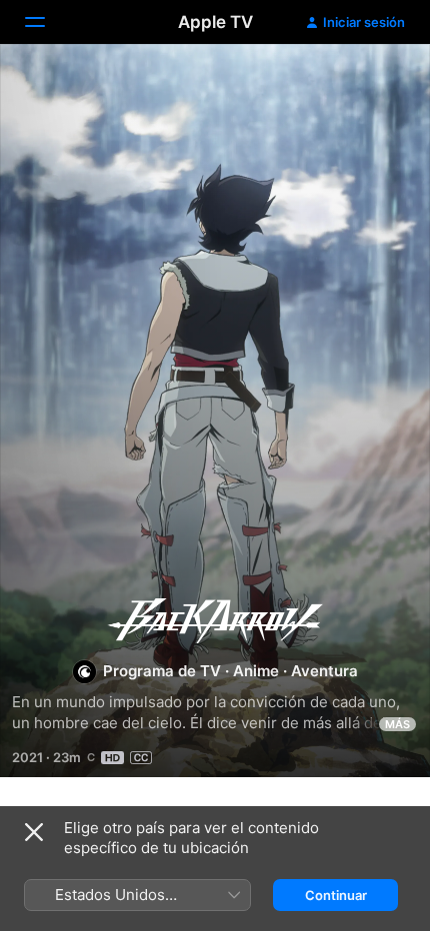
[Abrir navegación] (47, 22)
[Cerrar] (34, 832)
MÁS (397, 724)
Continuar (336, 895)
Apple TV (215, 22)
